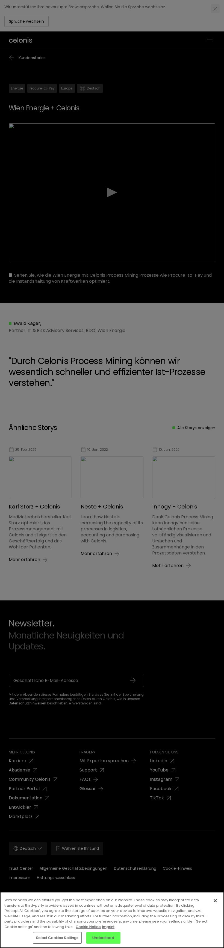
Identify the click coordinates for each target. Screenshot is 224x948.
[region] (112, 920)
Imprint (108, 926)
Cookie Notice (88, 926)
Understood (103, 937)
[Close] (215, 901)
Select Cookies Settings (57, 937)
